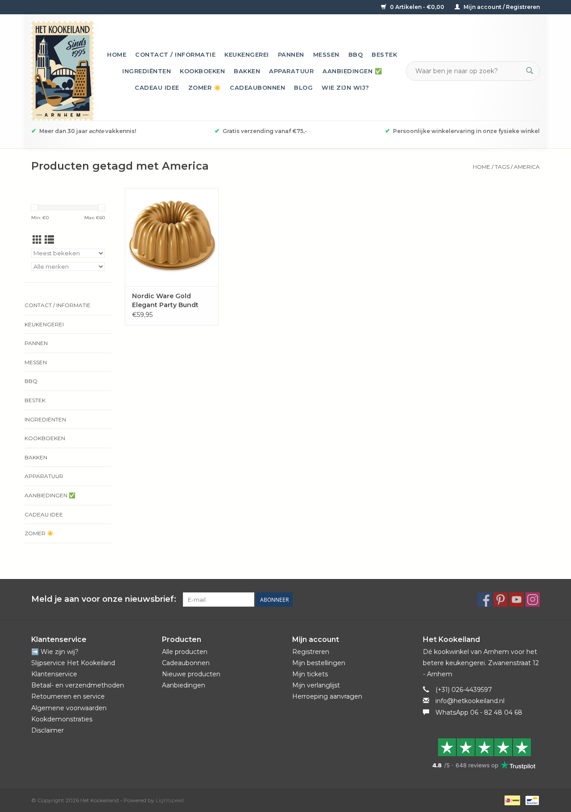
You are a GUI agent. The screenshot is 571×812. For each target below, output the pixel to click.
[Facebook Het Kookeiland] (484, 599)
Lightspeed (170, 800)
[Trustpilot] (481, 753)
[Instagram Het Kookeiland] (532, 599)
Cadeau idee (157, 87)
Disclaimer (47, 730)
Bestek (384, 54)
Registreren (310, 652)
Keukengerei (246, 54)
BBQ (355, 54)
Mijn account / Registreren (501, 7)
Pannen (291, 54)
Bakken (247, 71)
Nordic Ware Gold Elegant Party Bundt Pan (165, 300)
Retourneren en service (68, 696)
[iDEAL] (511, 799)
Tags (502, 166)
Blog (303, 87)
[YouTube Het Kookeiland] (516, 599)
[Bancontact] (530, 799)
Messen (326, 54)
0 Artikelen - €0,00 (417, 7)
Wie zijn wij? (345, 87)
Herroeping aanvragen (327, 696)
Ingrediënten (146, 71)
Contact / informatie (175, 54)
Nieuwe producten (191, 674)
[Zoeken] (529, 71)
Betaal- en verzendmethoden (77, 685)
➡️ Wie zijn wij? (55, 652)
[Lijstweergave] (49, 240)
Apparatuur (291, 71)
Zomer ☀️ (204, 87)
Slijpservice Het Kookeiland (73, 663)
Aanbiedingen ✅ (352, 71)
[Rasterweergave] (37, 240)
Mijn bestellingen (318, 663)
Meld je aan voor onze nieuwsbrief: (103, 599)
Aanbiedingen (183, 685)
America (527, 166)
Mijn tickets (310, 674)
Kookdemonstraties (61, 719)
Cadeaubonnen (257, 87)
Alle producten (184, 652)
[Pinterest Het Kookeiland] (500, 599)
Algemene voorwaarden (69, 708)
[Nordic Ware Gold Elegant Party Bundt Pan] (172, 237)
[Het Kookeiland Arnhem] (62, 71)
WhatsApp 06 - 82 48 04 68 (478, 712)
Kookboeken (202, 71)
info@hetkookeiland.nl (470, 701)
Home (116, 54)
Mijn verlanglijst (316, 685)
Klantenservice (54, 674)
